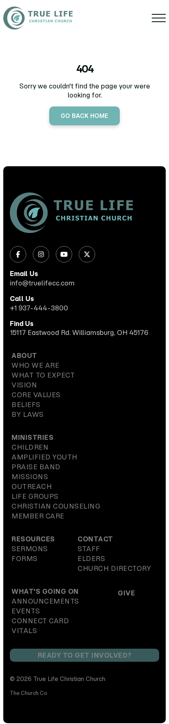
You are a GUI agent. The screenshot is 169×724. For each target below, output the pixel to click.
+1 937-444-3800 (39, 308)
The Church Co (28, 693)
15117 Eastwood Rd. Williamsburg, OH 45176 (79, 332)
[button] (159, 18)
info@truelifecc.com (42, 283)
